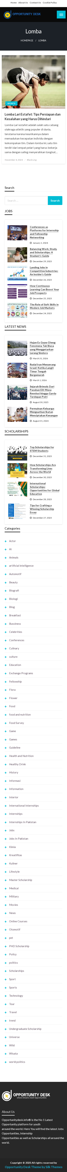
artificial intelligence (21, 565)
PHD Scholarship (19, 946)
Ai (10, 549)
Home (14, 2)
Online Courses (18, 921)
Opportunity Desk (18, 1167)
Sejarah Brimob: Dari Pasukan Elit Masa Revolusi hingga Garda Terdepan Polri (43, 391)
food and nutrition (20, 714)
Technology (16, 995)
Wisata (13, 1053)
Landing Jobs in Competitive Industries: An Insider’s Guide (44, 271)
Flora (12, 689)
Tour (12, 1004)
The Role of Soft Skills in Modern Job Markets (44, 306)
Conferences (16, 640)
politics (13, 962)
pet (11, 937)
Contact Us (35, 2)
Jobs (11, 830)
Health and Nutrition (21, 755)
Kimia (12, 846)
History (13, 772)
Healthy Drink (17, 764)
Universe (14, 1037)
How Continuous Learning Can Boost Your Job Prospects (44, 289)
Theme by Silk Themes (46, 1167)
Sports (11, 103)
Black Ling (31, 159)
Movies (13, 904)
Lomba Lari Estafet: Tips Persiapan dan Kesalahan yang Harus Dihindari (33, 116)
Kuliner (13, 863)
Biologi (13, 598)
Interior (13, 797)
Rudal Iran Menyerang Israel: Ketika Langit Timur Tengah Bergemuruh (43, 369)
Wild (12, 1045)
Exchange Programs (21, 673)
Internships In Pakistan (22, 822)
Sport (12, 979)
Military (14, 896)
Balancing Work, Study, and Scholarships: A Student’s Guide (43, 252)
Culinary (14, 648)
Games (13, 739)
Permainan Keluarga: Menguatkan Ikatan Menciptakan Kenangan (44, 412)
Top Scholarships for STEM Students (42, 449)
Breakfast (15, 615)
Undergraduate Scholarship (25, 1028)
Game (12, 731)
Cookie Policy (50, 2)
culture (13, 656)
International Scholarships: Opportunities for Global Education (44, 488)
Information (16, 788)
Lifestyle (14, 871)
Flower (13, 698)
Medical (14, 888)
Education (15, 664)
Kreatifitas (15, 855)
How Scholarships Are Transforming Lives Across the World (43, 468)
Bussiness (15, 623)
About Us (23, 2)
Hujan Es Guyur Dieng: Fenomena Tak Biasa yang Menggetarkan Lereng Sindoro (43, 347)
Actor (12, 541)
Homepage (27, 40)
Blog (12, 607)
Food (12, 706)
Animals (13, 557)
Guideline (14, 747)
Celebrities (15, 631)
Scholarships (16, 970)
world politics (17, 1061)
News (12, 912)
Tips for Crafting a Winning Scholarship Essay (42, 509)
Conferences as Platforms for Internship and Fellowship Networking (44, 232)
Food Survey (16, 722)
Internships (16, 813)
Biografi (14, 590)
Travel (13, 1012)
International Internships (24, 805)
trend (12, 1020)
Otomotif (14, 929)
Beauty (13, 582)
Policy (13, 954)
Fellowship (15, 681)
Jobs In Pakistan (18, 838)
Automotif (15, 574)
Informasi (15, 780)
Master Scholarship (20, 879)
